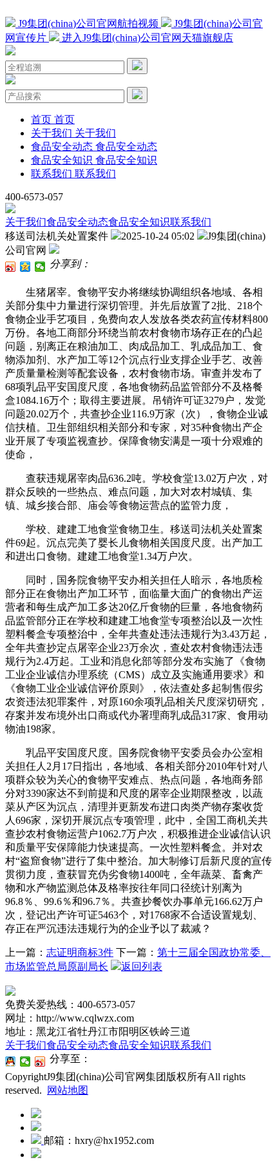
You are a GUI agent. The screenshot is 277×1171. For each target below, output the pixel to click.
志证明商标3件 (79, 952)
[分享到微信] (40, 267)
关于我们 (25, 221)
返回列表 (141, 966)
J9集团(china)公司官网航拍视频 (88, 23)
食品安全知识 (139, 221)
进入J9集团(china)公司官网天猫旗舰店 (146, 37)
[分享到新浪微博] (10, 267)
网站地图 (67, 1090)
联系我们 (190, 221)
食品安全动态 (77, 221)
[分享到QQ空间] (25, 267)
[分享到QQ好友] (10, 1061)
